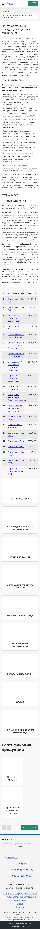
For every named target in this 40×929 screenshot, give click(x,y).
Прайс (20, 903)
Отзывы (20, 907)
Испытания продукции (20, 674)
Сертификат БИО (16, 441)
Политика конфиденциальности (20, 893)
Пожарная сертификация (20, 616)
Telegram (22, 863)
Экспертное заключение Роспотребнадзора (17, 397)
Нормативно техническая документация (20, 731)
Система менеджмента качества (20, 586)
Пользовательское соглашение (20, 897)
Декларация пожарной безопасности (14, 318)
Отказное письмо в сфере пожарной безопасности (16, 345)
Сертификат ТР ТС (20, 499)
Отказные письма (20, 557)
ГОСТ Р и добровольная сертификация (20, 528)
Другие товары (29, 827)
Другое (20, 702)
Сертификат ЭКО (16, 447)
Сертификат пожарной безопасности (14, 378)
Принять (25, 926)
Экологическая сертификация (20, 645)
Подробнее (15, 926)
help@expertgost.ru (22, 869)
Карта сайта (20, 900)
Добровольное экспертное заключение (15, 408)
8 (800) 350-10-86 (21, 875)
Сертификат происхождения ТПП (15, 471)
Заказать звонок (33, 4)
